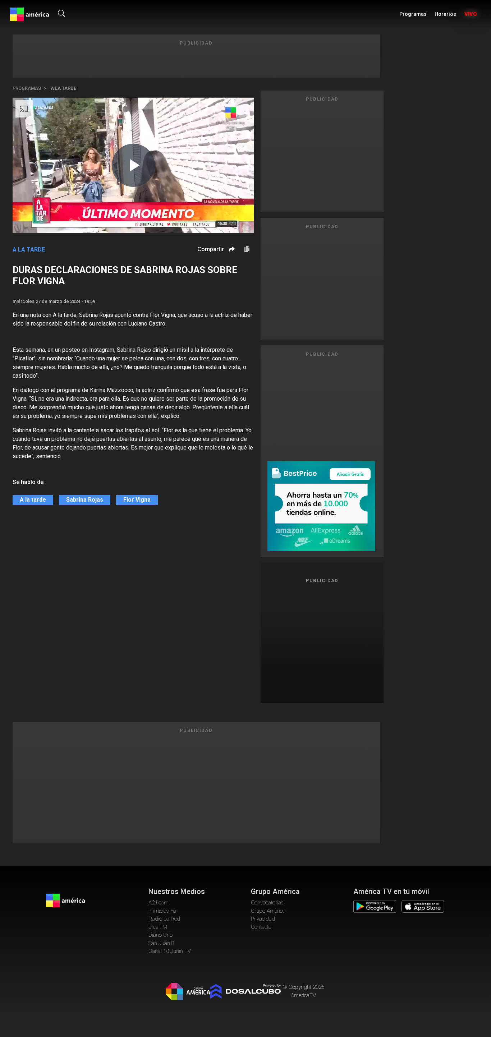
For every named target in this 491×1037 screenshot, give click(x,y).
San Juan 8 (161, 943)
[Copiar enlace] (247, 249)
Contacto (261, 927)
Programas (413, 14)
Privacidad (263, 919)
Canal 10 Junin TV (169, 951)
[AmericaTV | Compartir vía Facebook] (230, 261)
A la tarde (63, 88)
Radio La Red (164, 919)
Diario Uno (160, 935)
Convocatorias (267, 902)
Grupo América (268, 911)
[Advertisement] (322, 640)
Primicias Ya (162, 911)
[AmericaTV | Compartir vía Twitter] (230, 270)
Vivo (470, 14)
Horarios (445, 14)
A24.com (158, 902)
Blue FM (157, 927)
